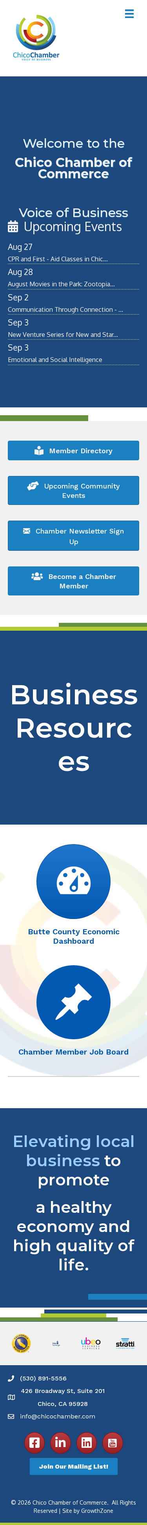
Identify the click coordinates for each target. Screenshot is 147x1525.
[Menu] (129, 14)
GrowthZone (97, 1510)
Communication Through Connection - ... (65, 309)
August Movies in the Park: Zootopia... (61, 284)
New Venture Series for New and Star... (63, 334)
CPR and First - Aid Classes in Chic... (58, 259)
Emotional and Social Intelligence (55, 360)
